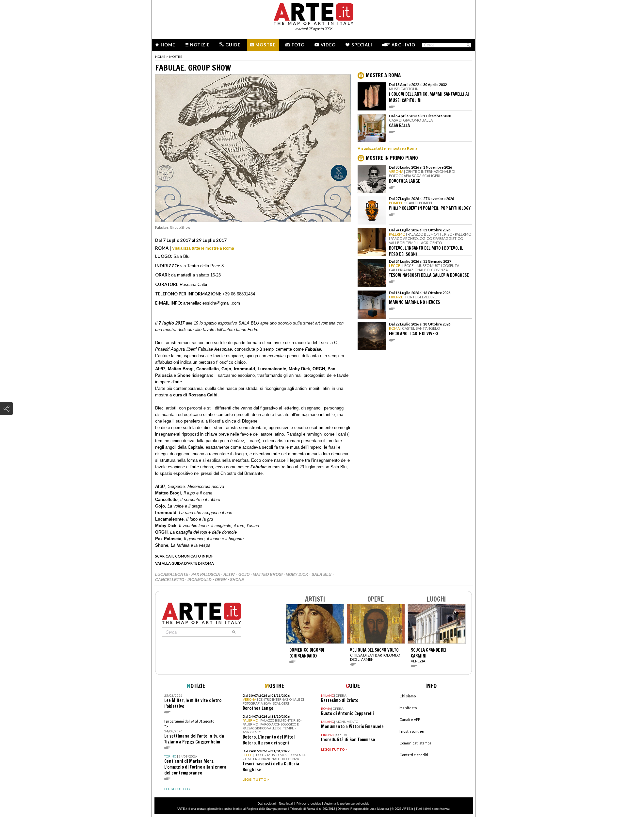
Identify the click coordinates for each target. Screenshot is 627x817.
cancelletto (170, 579)
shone (237, 579)
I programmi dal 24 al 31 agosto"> (194, 732)
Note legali (286, 803)
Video (328, 44)
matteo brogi (268, 574)
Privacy (302, 803)
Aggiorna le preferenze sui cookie (346, 803)
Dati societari (267, 803)
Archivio (403, 44)
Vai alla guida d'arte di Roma (184, 563)
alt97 (229, 574)
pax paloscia (206, 574)
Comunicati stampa (415, 743)
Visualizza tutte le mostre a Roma (203, 248)
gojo (244, 574)
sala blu (322, 574)
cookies (316, 803)
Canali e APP (409, 719)
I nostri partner (412, 731)
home (160, 56)
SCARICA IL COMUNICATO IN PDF (184, 556)
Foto (298, 44)
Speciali (361, 44)
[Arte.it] (313, 13)
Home (168, 44)
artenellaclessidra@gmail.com (211, 303)
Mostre (265, 44)
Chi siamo (407, 696)
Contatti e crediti (413, 755)
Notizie (200, 44)
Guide (232, 44)
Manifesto (408, 708)
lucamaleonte (172, 574)
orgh (221, 579)
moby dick (297, 574)
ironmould (200, 579)
